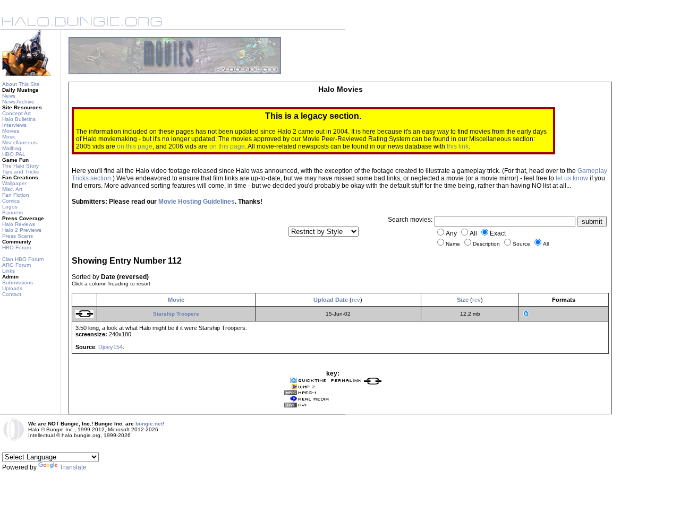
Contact (11, 294)
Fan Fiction (15, 195)
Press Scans (17, 236)
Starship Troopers (176, 314)
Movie (176, 300)
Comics (11, 201)
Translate (73, 467)
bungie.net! (149, 424)
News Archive (18, 102)
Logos (10, 207)
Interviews (14, 125)
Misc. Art (12, 189)
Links (8, 271)
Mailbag (11, 148)
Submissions (17, 282)
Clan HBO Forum (23, 259)
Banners (12, 212)
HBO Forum (16, 247)
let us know (572, 178)
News (8, 96)
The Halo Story (20, 166)
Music (9, 137)
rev (356, 300)
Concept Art (16, 113)
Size (463, 300)
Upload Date (330, 300)
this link (458, 146)
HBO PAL (14, 154)
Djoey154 (110, 347)
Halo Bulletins (19, 119)
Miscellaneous (19, 142)
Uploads (12, 288)
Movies (10, 131)
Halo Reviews (18, 224)
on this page (134, 146)
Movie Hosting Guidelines (196, 201)
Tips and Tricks (20, 172)
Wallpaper (14, 183)
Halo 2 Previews (21, 230)
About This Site (21, 84)
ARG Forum (16, 265)
